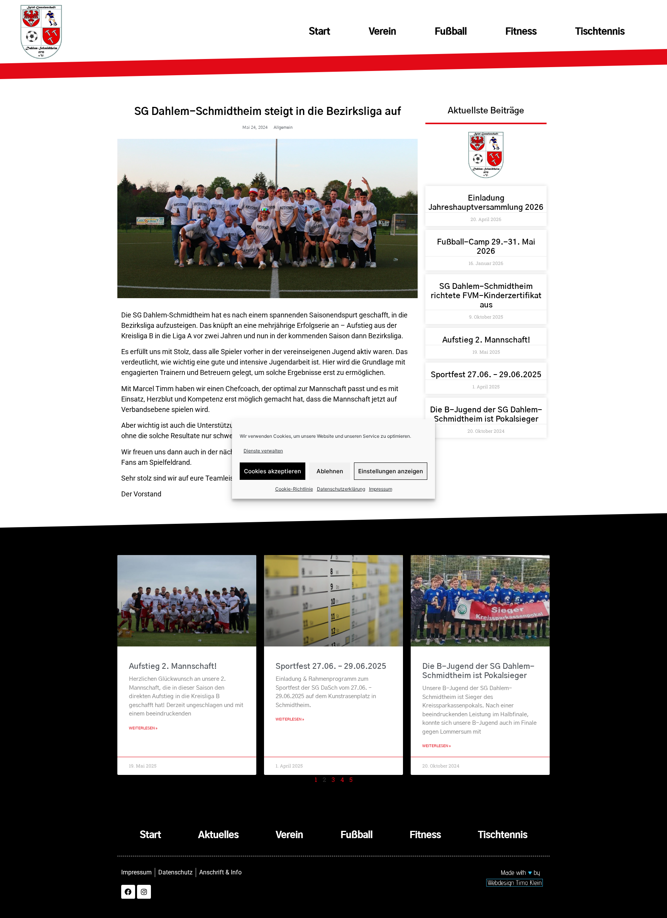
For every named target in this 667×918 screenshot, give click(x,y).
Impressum (380, 489)
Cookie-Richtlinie (294, 489)
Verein (382, 32)
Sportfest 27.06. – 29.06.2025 (486, 375)
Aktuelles (218, 835)
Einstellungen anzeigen (390, 471)
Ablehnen (330, 471)
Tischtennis (600, 32)
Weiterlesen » (143, 728)
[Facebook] (128, 892)
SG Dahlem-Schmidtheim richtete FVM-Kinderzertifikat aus (486, 296)
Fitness (521, 32)
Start (319, 32)
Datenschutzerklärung (341, 489)
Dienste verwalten (263, 451)
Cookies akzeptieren (272, 471)
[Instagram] (144, 892)
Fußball (451, 32)
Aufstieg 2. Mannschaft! (486, 340)
